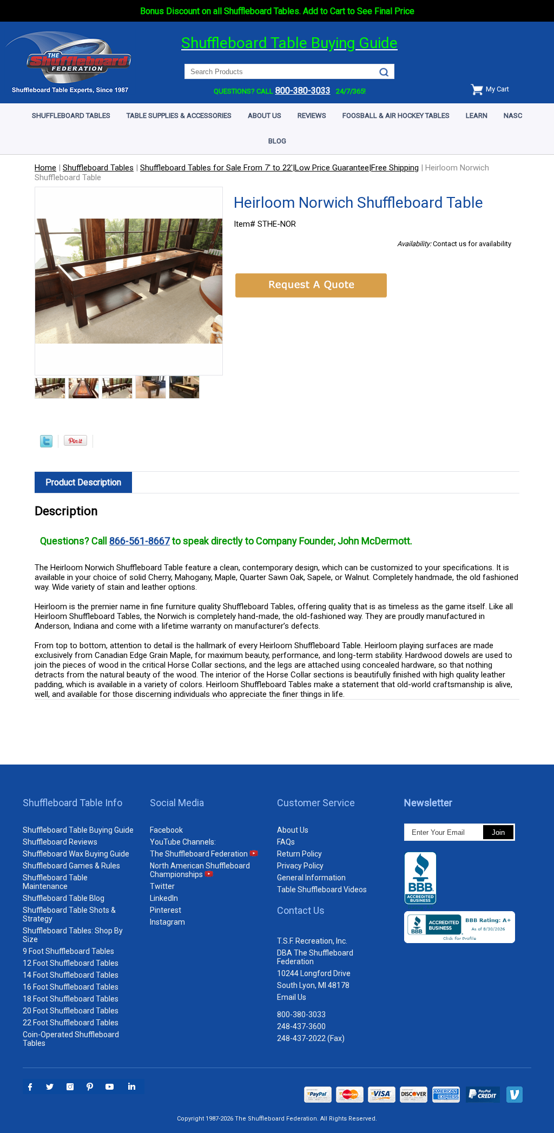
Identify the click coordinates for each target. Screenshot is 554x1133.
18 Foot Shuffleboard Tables (70, 998)
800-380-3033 (301, 1014)
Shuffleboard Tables (71, 115)
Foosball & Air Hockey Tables (396, 115)
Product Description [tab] (83, 482)
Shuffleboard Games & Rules (71, 865)
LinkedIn (164, 898)
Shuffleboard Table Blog (63, 898)
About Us (264, 115)
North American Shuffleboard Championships (200, 870)
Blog (277, 141)
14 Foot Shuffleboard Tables (70, 975)
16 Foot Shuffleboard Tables (70, 987)
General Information (311, 877)
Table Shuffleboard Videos (322, 889)
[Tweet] (46, 445)
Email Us (291, 997)
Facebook (166, 830)
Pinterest (165, 910)
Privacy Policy (300, 865)
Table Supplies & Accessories (179, 115)
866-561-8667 (139, 540)
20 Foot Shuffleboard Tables (70, 1010)
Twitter (162, 886)
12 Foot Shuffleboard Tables (70, 963)
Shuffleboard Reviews (60, 842)
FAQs (286, 842)
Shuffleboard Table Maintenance (55, 882)
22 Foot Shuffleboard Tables (70, 1022)
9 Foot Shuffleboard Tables (68, 951)
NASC (513, 115)
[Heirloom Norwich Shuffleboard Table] (50, 389)
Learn (476, 115)
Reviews (312, 115)
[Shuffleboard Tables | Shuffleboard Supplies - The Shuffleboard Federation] (70, 92)
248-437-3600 (301, 1026)
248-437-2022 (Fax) (311, 1038)
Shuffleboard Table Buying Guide (78, 830)
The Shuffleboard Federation (199, 853)
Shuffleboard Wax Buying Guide (76, 853)
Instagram (167, 922)
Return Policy (299, 853)
